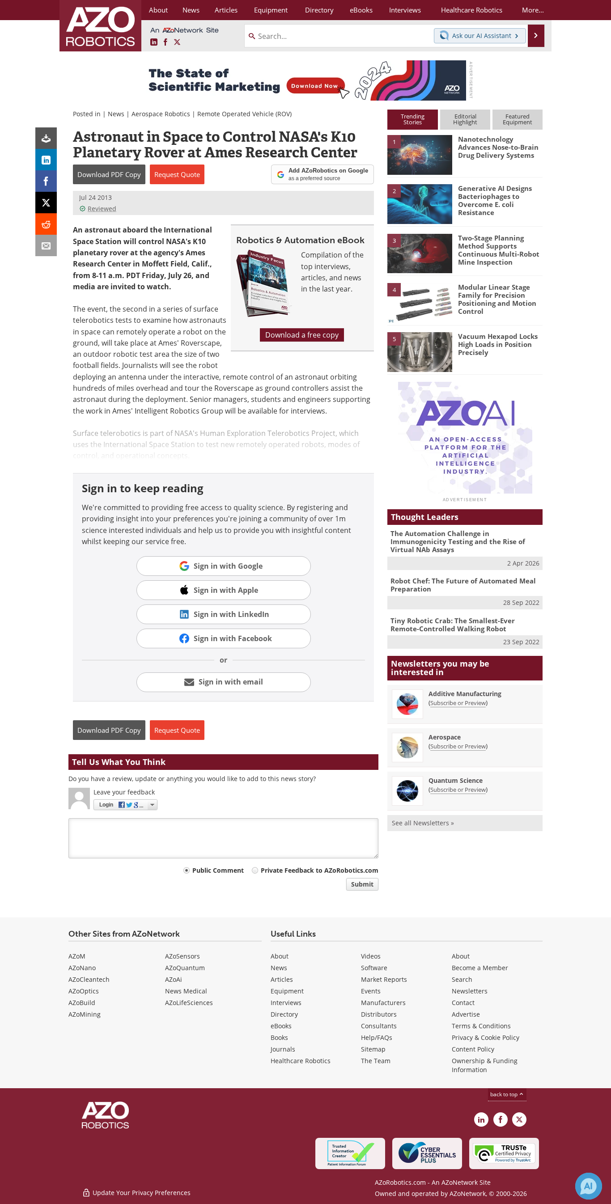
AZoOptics (83, 991)
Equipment (287, 991)
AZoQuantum (185, 967)
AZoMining (84, 1014)
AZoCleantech (89, 979)
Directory (284, 1014)
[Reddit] (46, 224)
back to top (504, 1094)
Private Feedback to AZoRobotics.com (319, 870)
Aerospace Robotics (161, 114)
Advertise (466, 1014)
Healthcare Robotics (301, 1060)
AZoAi (173, 979)
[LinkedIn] (46, 159)
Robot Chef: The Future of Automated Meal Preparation (463, 584)
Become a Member (480, 967)
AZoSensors (182, 956)
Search (462, 979)
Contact (463, 1002)
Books (279, 1037)
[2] (419, 203)
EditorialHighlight (465, 119)
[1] (419, 154)
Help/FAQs (376, 1037)
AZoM (76, 956)
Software (374, 967)
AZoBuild (81, 1002)
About (280, 956)
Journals (283, 1049)
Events (371, 991)
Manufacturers (383, 1002)
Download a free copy (302, 335)
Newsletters (470, 991)
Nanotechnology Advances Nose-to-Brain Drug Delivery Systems (498, 147)
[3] (419, 253)
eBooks (281, 1026)
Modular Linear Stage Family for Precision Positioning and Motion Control (497, 299)
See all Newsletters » (423, 823)
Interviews (286, 1002)
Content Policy (473, 1049)
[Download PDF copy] (46, 138)
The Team (375, 1060)
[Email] (46, 245)
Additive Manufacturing (465, 693)
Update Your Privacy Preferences (141, 1192)
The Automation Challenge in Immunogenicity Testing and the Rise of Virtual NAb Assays (457, 541)
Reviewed (102, 208)
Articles (282, 979)
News (116, 114)
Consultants (379, 1026)
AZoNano (82, 967)
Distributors (379, 1014)
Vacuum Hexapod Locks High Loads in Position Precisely (498, 344)
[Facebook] (46, 181)
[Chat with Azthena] (588, 1186)
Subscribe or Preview (458, 703)
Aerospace (445, 737)
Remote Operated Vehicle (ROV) (244, 114)
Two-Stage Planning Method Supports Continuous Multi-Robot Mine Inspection (498, 249)
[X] (46, 202)
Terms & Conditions (481, 1026)
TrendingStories (412, 119)
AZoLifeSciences (189, 1002)
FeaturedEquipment (517, 119)
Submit (362, 884)
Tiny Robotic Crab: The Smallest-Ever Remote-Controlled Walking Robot (452, 624)
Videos (371, 956)
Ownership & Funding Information (485, 1065)
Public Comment (218, 870)
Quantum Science (456, 780)
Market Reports (384, 979)
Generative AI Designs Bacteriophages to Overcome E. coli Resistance (495, 200)
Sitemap (373, 1049)
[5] (419, 351)
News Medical (186, 991)
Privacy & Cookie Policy (485, 1037)
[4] (419, 302)
